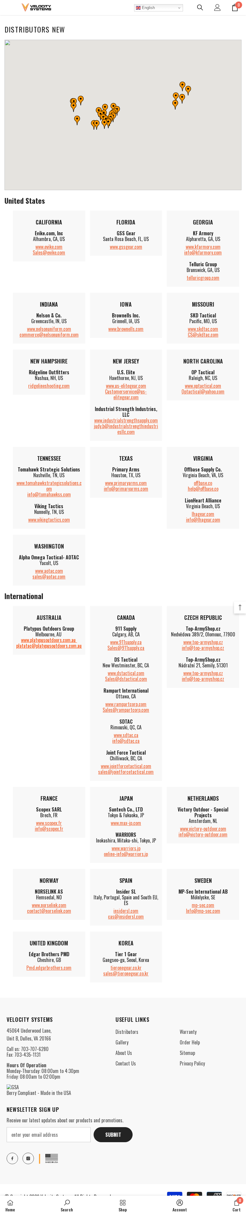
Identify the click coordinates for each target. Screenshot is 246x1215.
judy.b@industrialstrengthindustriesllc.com (126, 428)
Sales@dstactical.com (126, 678)
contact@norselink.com (49, 910)
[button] (77, 120)
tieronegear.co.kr (126, 967)
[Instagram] (28, 1158)
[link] (67, 1205)
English (148, 7)
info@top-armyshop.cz (203, 647)
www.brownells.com (125, 328)
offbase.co (203, 483)
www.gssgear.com (126, 246)
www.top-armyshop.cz (203, 642)
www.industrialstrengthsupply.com (126, 420)
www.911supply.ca (126, 642)
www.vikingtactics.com (49, 519)
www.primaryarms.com (126, 483)
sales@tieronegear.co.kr (125, 973)
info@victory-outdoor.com (202, 834)
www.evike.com (48, 246)
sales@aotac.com (48, 576)
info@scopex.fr (49, 828)
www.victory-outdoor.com (203, 828)
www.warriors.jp (126, 848)
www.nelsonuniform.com (49, 328)
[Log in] (217, 7)
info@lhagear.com (203, 519)
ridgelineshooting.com (49, 385)
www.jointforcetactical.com (126, 766)
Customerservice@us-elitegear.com (126, 394)
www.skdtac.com (203, 328)
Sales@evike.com (49, 252)
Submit (113, 1134)
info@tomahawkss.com (49, 494)
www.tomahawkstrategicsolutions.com (49, 485)
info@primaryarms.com (126, 488)
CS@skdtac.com (203, 334)
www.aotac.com (49, 570)
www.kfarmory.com (203, 246)
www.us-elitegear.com (126, 385)
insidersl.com (125, 910)
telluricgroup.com (203, 277)
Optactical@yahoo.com (203, 391)
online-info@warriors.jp (126, 854)
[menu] (8, 7)
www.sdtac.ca (126, 735)
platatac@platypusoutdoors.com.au (49, 645)
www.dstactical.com (126, 673)
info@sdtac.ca (126, 740)
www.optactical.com (203, 385)
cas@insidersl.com (126, 916)
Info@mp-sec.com (203, 910)
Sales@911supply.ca (125, 647)
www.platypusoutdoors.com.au (48, 640)
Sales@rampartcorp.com (126, 709)
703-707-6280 (35, 1049)
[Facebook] (12, 1158)
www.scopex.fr (49, 823)
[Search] (200, 7)
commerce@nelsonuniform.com (49, 334)
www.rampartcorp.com (125, 704)
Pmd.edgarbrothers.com (48, 967)
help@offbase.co (203, 488)
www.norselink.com (49, 905)
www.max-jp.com (126, 823)
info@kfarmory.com (203, 252)
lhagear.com (203, 514)
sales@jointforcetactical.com (126, 771)
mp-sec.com (203, 905)
